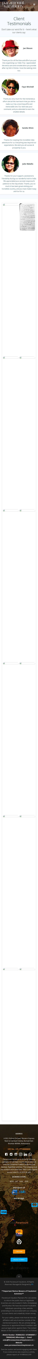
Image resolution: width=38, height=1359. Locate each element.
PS (32, 1284)
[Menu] (34, 4)
